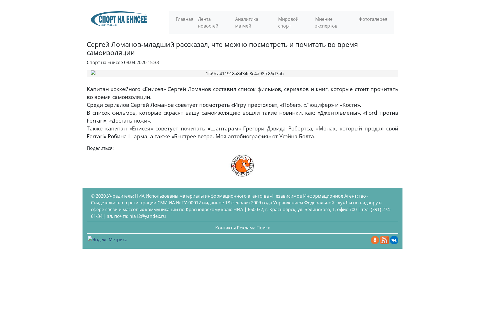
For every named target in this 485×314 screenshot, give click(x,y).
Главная (184, 19)
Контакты (225, 228)
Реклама (246, 228)
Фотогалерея (373, 19)
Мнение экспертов (326, 22)
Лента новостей (208, 22)
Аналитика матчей (246, 22)
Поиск (263, 228)
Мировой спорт (288, 22)
